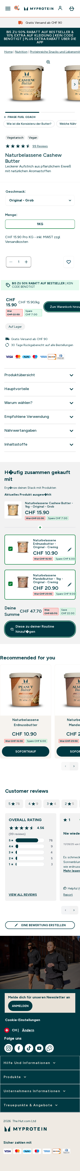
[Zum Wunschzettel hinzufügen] (68, 262)
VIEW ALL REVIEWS (23, 894)
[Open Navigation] (7, 8)
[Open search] (17, 8)
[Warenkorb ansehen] (72, 8)
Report (68, 894)
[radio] (40, 224)
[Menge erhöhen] (26, 262)
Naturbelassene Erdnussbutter (25, 722)
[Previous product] (65, 766)
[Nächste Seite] (74, 910)
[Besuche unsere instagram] (8, 1048)
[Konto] (60, 9)
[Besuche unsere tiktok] (29, 1048)
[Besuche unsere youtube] (39, 1048)
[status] (19, 262)
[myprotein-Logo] (38, 8)
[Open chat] (49, 1048)
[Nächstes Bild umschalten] (74, 84)
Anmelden (20, 1006)
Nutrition (21, 51)
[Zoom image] (48, 62)
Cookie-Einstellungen (22, 1020)
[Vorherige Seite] (65, 910)
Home (8, 51)
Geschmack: (16, 191)
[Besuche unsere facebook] (19, 1048)
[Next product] (74, 766)
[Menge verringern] (11, 262)
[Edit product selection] (69, 549)
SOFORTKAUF (25, 751)
